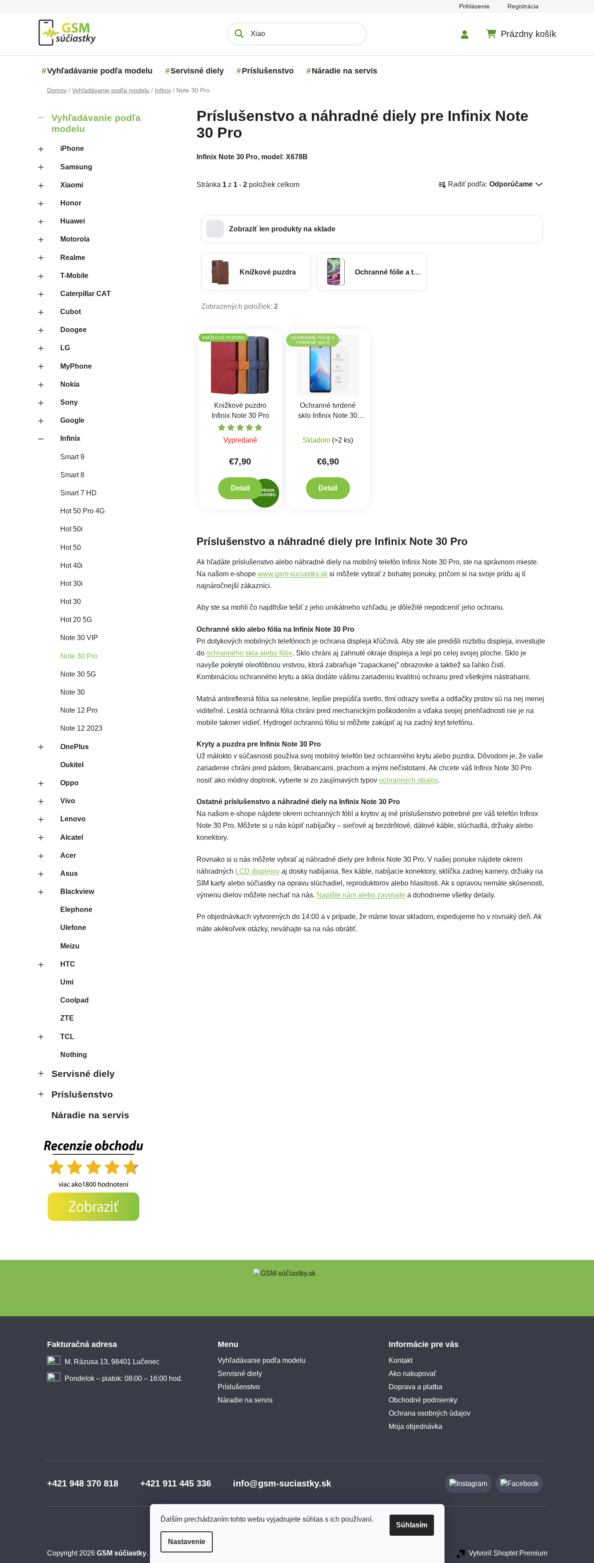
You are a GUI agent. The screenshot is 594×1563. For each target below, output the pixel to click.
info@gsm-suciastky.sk (282, 1483)
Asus (69, 873)
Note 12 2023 (81, 728)
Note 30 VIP (79, 637)
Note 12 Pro (79, 710)
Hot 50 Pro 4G (82, 511)
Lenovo (73, 819)
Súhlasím (411, 1525)
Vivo (67, 801)
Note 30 (72, 692)
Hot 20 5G (76, 619)
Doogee (73, 329)
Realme (72, 257)
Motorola (75, 239)
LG (65, 347)
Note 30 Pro (79, 656)
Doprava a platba (415, 1387)
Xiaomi (71, 185)
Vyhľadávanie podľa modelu (96, 123)
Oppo (69, 783)
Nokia (70, 384)
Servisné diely (83, 1074)
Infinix (70, 438)
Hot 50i (71, 529)
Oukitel (72, 765)
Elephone (76, 909)
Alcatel (71, 837)
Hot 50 (70, 547)
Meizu (70, 946)
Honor (70, 203)
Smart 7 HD (78, 493)
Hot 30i (71, 583)
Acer (68, 855)
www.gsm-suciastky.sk (293, 574)
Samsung (76, 167)
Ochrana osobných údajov (429, 1413)
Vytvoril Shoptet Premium (508, 1553)
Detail (240, 488)
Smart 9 (72, 457)
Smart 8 (72, 475)
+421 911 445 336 (175, 1483)
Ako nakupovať (412, 1373)
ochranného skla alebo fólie (249, 653)
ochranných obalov (408, 780)
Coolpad (74, 1000)
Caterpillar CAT (85, 293)
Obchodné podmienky (423, 1400)
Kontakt (400, 1360)
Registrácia (523, 6)
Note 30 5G (78, 674)
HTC (67, 964)
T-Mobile (74, 275)
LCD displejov (257, 871)
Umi (66, 982)
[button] (372, 228)
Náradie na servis (90, 1115)
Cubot (70, 311)
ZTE (67, 1018)
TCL (67, 1036)
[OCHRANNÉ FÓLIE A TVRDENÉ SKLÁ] (328, 364)
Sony (69, 402)
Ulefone (73, 927)
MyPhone (76, 366)
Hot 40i (71, 565)
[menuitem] (99, 71)
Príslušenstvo (82, 1094)
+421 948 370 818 (82, 1483)
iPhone (72, 148)
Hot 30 (70, 601)
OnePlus (74, 746)
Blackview (77, 891)
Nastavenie (186, 1541)
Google (72, 420)
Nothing (73, 1054)
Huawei (72, 221)
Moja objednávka (415, 1426)
